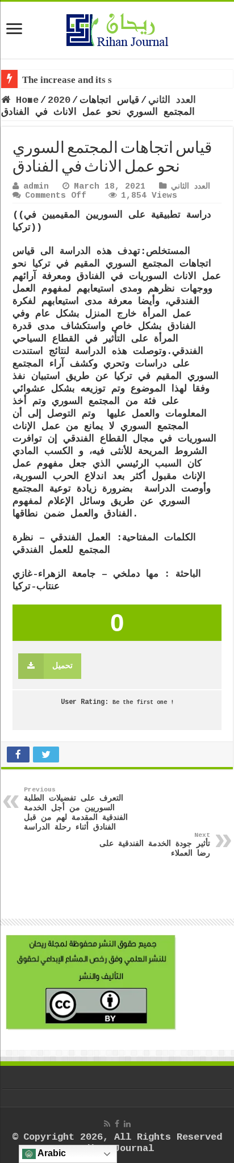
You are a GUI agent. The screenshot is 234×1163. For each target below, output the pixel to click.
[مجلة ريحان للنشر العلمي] (117, 27)
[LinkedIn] (127, 1124)
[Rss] (107, 1124)
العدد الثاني (172, 100)
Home (24, 100)
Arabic (51, 1153)
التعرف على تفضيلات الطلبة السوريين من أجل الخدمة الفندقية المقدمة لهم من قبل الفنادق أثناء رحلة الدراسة (76, 809)
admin (36, 186)
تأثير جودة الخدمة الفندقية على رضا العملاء (154, 845)
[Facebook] (117, 1124)
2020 (59, 100)
